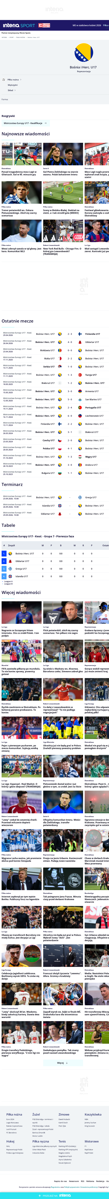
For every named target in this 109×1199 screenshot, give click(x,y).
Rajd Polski (89, 1153)
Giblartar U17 (22, 561)
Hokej (10, 1141)
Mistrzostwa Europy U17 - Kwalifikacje (23, 123)
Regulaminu (55, 1187)
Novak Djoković (65, 1163)
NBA (86, 1119)
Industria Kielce (38, 1153)
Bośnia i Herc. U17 (25, 553)
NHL (8, 1146)
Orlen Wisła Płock (39, 1149)
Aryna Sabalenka (65, 1159)
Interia (4, 37)
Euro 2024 (10, 1119)
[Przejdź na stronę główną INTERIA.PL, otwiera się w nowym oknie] (11, 25)
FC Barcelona (11, 1132)
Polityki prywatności (71, 1187)
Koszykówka (93, 1114)
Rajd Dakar (89, 1149)
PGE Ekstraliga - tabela (40, 1126)
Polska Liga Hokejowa (14, 1153)
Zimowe (64, 1114)
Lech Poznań (11, 1129)
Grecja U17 (21, 568)
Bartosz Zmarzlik (38, 1132)
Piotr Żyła (62, 1126)
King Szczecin (90, 1126)
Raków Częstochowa (14, 1126)
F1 (86, 1146)
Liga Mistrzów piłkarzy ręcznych (44, 1146)
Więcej (60, 1062)
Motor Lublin (37, 1136)
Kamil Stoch (63, 1122)
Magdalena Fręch (65, 1156)
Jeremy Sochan (90, 1122)
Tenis (62, 1141)
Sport (11, 37)
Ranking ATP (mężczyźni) (68, 1149)
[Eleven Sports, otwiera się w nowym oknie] (44, 25)
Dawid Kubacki (64, 1119)
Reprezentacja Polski (14, 1149)
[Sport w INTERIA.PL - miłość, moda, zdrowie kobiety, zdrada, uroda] (28, 25)
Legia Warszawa (12, 1122)
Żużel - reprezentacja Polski (42, 1129)
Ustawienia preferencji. (89, 1187)
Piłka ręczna (40, 1141)
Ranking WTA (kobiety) (67, 1146)
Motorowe (92, 1141)
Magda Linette (64, 1153)
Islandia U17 (22, 576)
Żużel (36, 1114)
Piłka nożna (20, 37)
